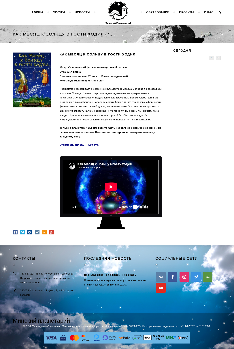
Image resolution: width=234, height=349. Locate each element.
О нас (209, 12)
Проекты (186, 12)
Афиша (37, 12)
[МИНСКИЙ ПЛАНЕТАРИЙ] (118, 12)
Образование (157, 12)
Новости (82, 12)
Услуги (59, 12)
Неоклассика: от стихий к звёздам (110, 274)
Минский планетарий (41, 320)
